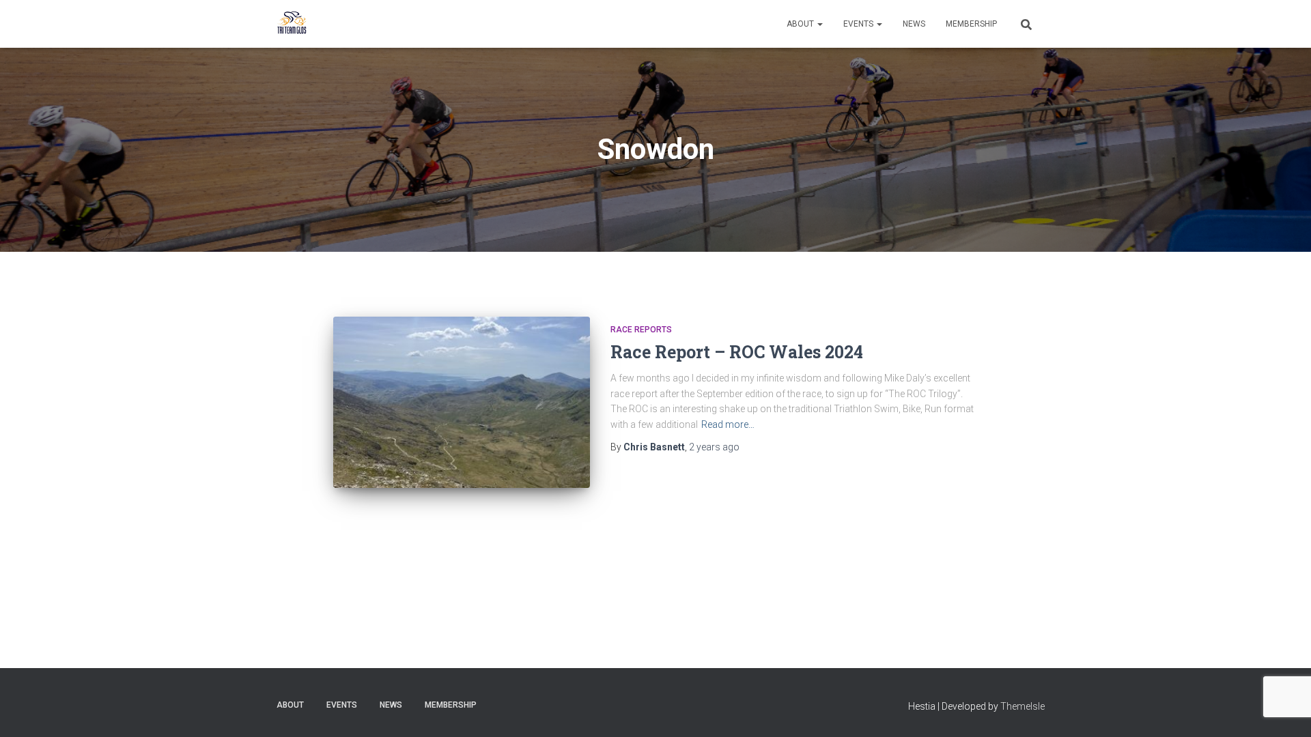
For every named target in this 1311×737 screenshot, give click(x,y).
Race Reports (641, 329)
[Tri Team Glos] (292, 24)
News (914, 24)
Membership (971, 24)
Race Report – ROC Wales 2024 (736, 352)
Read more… (728, 424)
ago (714, 447)
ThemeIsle (1022, 706)
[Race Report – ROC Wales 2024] (461, 402)
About (801, 24)
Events (859, 24)
